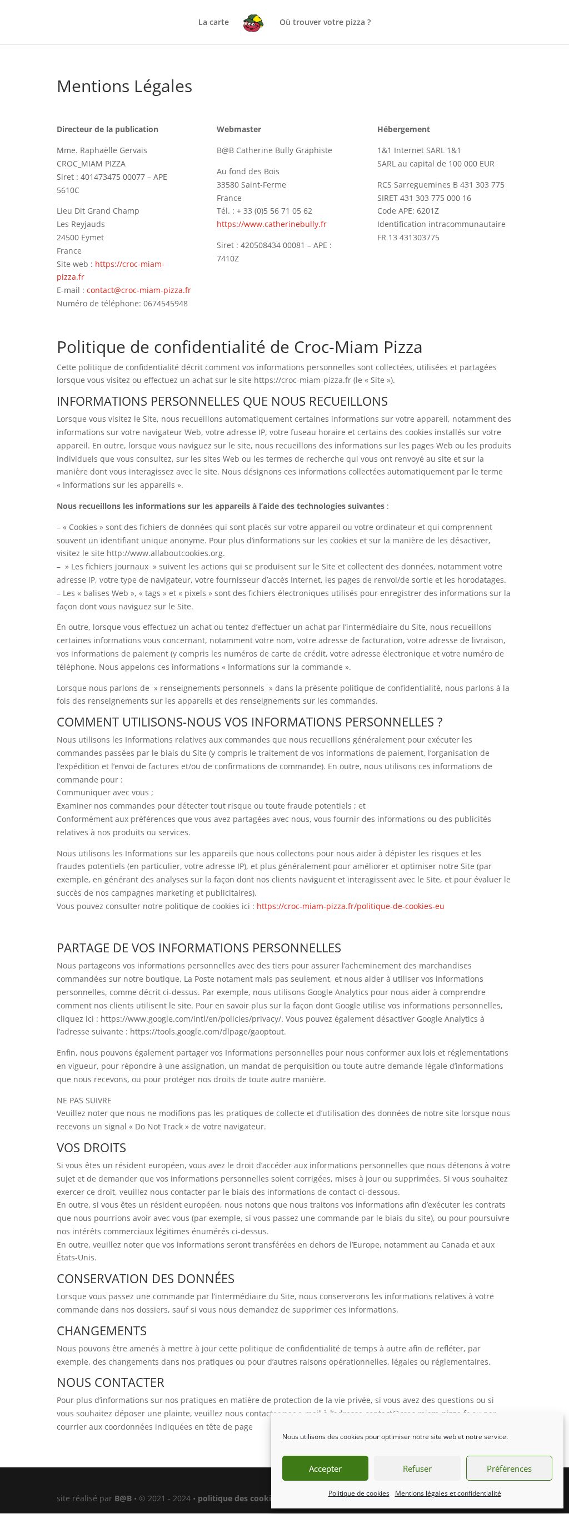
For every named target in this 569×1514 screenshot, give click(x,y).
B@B (123, 1498)
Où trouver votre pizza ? (325, 22)
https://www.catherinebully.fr (272, 224)
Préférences (509, 1468)
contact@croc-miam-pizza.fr (139, 290)
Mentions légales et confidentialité (448, 1493)
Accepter (325, 1468)
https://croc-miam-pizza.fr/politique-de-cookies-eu (351, 906)
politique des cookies (238, 1498)
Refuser (417, 1468)
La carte (213, 22)
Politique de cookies (359, 1493)
